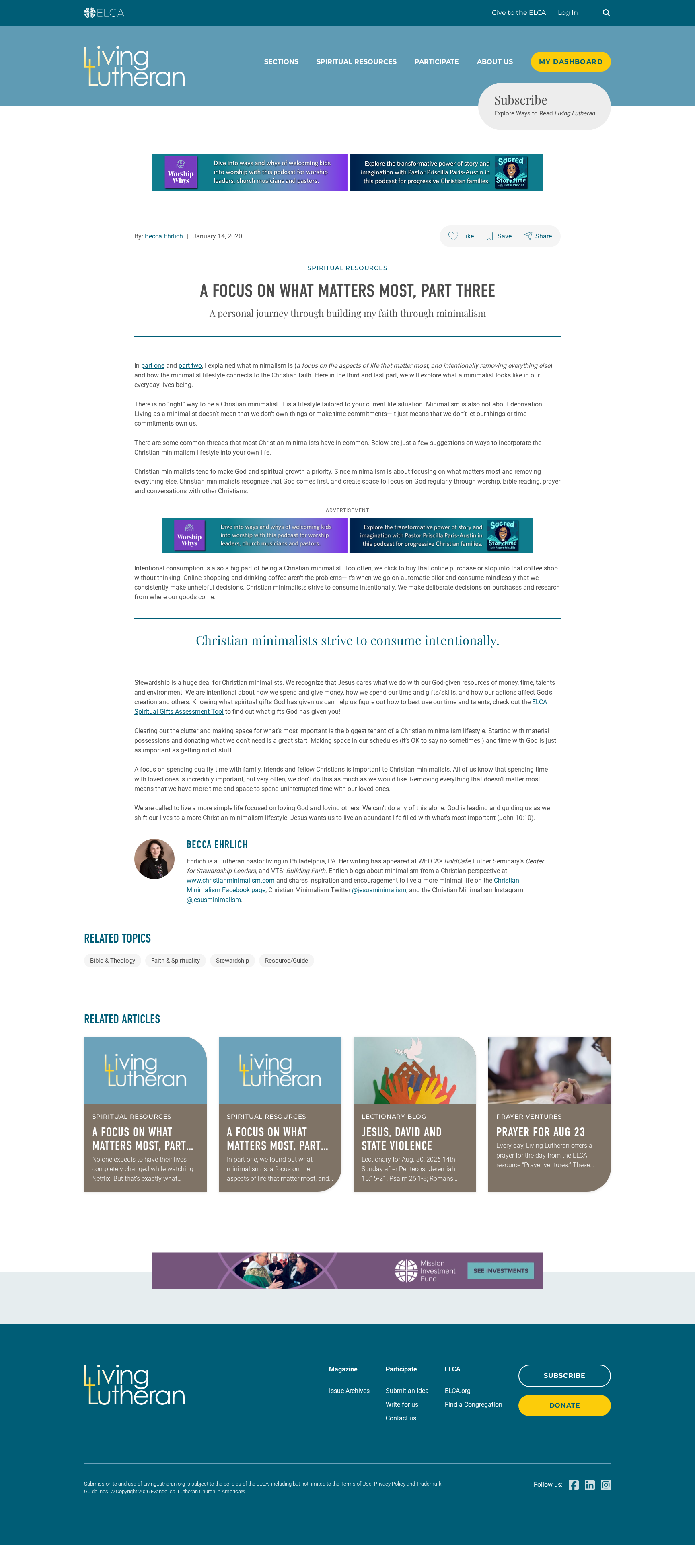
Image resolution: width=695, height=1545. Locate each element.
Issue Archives (349, 1391)
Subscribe (565, 1375)
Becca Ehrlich (164, 236)
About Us (495, 62)
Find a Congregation (473, 1404)
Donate (564, 1405)
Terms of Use (356, 1484)
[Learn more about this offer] (347, 188)
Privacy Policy (389, 1484)
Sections (281, 62)
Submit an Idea (407, 1391)
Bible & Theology (112, 960)
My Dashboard (571, 62)
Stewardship (232, 960)
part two (190, 365)
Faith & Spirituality (175, 960)
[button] (606, 13)
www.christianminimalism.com (231, 880)
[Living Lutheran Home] (134, 66)
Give (519, 12)
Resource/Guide (286, 960)
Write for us (402, 1404)
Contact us (401, 1418)
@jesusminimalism (379, 890)
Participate (437, 62)
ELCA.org (458, 1391)
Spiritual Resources (357, 62)
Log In (568, 12)
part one (152, 365)
